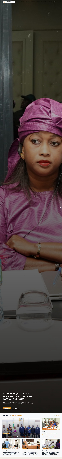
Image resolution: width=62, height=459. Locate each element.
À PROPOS (21, 1)
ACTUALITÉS (27, 1)
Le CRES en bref (7, 408)
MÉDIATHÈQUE (51, 1)
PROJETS (45, 1)
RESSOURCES (39, 1)
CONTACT (56, 1)
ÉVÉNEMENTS (33, 1)
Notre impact (16, 408)
